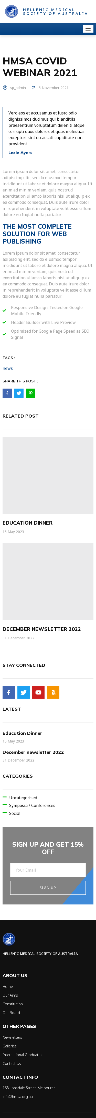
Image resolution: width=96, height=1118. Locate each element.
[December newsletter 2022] (48, 581)
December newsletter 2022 (42, 629)
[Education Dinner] (48, 475)
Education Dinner (27, 522)
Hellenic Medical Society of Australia (55, 11)
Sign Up (48, 887)
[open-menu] (88, 29)
